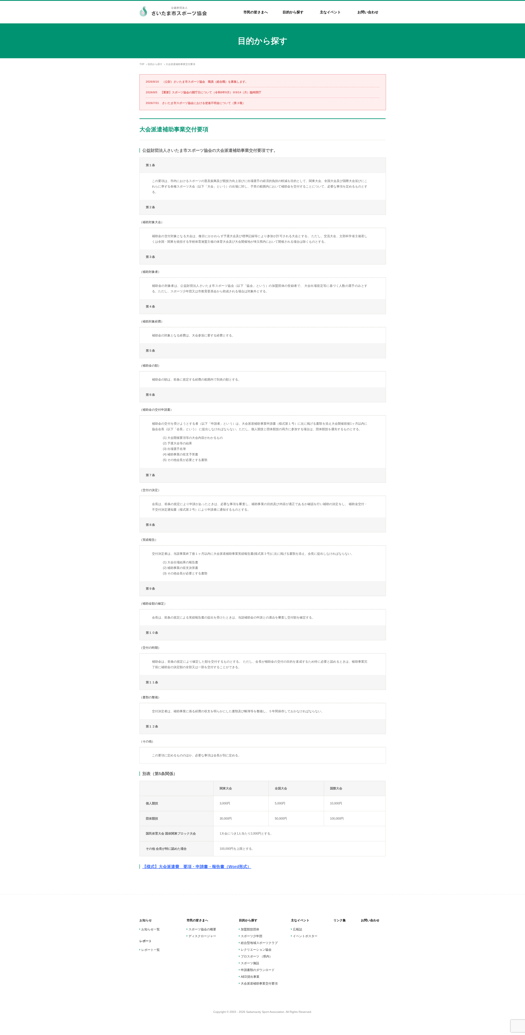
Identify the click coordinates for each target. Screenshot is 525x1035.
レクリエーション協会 (256, 949)
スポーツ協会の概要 (202, 929)
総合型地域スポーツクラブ (259, 943)
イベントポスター (305, 936)
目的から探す (293, 12)
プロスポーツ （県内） (256, 956)
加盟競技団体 (250, 929)
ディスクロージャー (202, 936)
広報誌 (297, 929)
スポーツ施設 (250, 963)
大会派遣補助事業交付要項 (259, 983)
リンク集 (339, 920)
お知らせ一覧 (150, 929)
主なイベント (330, 12)
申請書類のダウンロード (258, 970)
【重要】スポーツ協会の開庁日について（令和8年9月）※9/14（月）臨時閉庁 (203, 92)
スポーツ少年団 (251, 936)
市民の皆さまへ (255, 12)
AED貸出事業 (250, 976)
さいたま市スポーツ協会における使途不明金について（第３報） (195, 103)
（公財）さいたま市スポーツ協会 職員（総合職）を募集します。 (197, 81)
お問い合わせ (367, 12)
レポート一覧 (150, 950)
